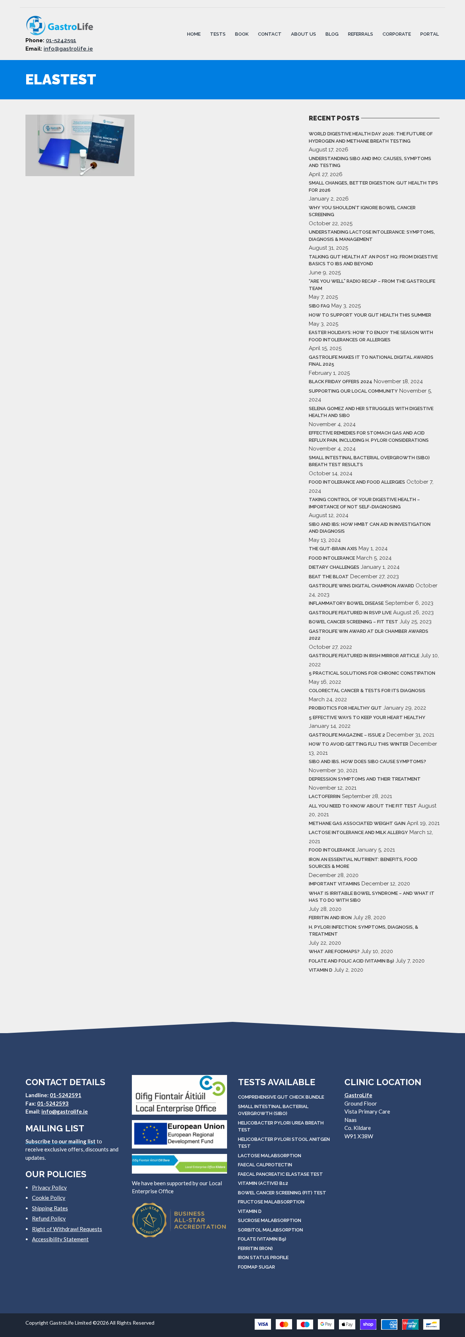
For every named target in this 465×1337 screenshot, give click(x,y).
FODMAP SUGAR (256, 1267)
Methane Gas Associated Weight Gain (357, 823)
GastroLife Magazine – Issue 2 (347, 735)
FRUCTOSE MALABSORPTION (271, 1202)
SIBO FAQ (319, 306)
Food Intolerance (332, 558)
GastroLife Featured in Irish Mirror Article (364, 655)
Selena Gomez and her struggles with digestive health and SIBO (371, 412)
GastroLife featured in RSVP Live (350, 612)
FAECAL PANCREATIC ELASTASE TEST (280, 1174)
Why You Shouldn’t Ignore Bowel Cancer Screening (362, 211)
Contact (270, 33)
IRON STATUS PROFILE (263, 1257)
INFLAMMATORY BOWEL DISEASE (346, 603)
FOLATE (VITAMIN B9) (262, 1239)
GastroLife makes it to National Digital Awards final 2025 (371, 360)
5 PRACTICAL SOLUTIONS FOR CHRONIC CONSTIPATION (372, 673)
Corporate (397, 33)
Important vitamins (334, 883)
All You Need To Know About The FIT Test (363, 806)
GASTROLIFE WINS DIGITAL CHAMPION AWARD (361, 585)
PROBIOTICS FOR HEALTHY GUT (345, 708)
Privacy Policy (49, 1187)
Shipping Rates (50, 1208)
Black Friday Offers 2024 (340, 381)
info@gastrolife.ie (68, 48)
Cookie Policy (48, 1197)
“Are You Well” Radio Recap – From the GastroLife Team (372, 284)
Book (241, 33)
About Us (303, 33)
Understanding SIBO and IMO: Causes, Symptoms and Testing (370, 162)
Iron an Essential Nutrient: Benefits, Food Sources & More (363, 863)
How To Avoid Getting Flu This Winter (358, 744)
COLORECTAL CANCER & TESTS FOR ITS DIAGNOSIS (367, 690)
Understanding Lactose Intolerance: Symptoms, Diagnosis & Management (372, 235)
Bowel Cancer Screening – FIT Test (353, 621)
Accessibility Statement (60, 1239)
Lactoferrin (324, 796)
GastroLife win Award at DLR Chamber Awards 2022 (368, 634)
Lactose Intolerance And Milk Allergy (358, 832)
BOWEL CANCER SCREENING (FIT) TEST (282, 1192)
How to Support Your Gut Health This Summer (370, 315)
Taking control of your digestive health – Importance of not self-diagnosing (364, 503)
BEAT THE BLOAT (329, 576)
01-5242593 (53, 1103)
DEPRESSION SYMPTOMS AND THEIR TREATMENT (365, 779)
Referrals (360, 33)
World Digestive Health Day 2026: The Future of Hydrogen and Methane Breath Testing (371, 137)
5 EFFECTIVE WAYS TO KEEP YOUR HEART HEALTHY (367, 717)
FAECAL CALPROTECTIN (265, 1164)
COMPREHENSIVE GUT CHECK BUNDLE (281, 1097)
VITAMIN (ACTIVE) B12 (263, 1183)
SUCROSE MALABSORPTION (269, 1220)
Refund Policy (49, 1218)
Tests (218, 33)
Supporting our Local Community (353, 391)
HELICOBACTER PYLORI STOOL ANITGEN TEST (284, 1142)
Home (194, 33)
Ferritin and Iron (330, 917)
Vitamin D (320, 970)
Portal (429, 33)
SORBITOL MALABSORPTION (270, 1230)
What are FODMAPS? (334, 951)
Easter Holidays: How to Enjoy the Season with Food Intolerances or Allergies (371, 336)
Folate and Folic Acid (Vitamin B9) (351, 961)
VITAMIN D (250, 1211)
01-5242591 (61, 40)
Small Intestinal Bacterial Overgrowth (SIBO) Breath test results (369, 461)
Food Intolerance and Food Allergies (357, 482)
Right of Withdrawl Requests (67, 1229)
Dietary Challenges (334, 567)
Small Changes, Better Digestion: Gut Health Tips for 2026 (373, 186)
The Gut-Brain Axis (333, 548)
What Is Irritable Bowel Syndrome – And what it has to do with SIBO (371, 896)
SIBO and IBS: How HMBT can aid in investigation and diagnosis (369, 527)
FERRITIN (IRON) (255, 1248)
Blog (332, 33)
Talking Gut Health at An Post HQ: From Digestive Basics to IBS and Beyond (373, 260)
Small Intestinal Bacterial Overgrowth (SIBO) (273, 1110)
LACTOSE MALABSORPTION (269, 1155)
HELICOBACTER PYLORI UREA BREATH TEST (281, 1126)
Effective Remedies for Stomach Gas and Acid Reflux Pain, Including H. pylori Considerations (369, 436)
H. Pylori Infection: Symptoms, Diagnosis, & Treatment (363, 930)
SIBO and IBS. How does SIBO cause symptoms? (367, 761)
